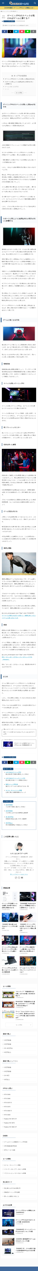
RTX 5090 (7, 1094)
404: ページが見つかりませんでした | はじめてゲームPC (19, 733)
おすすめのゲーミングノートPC (15, 778)
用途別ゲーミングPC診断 (12, 1192)
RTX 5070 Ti (8, 1102)
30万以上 (7, 1079)
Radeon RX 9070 (9, 1123)
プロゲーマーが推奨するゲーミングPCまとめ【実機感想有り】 (24, 744)
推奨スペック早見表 (12, 784)
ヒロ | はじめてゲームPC (19, 853)
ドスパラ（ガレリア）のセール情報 (15, 1169)
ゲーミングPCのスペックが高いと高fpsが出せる (19, 79)
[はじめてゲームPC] (19, 3)
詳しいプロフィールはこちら (19, 874)
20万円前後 (9, 811)
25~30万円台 (10, 817)
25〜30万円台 (8, 1048)
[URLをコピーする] (33, 31)
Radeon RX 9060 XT (10, 1127)
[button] (4, 31)
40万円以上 (9, 823)
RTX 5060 (7, 1115)
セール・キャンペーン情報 (14, 790)
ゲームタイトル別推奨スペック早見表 (15, 1142)
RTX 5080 (7, 1098)
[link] (16, 878)
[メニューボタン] (3, 3)
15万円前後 (9, 804)
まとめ (7, 89)
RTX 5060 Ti (8, 1110)
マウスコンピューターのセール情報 (15, 1173)
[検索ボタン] (35, 3)
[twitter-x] (19, 878)
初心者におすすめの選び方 (12, 1188)
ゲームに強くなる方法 (11, 86)
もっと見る (19, 92)
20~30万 (6, 1075)
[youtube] (22, 878)
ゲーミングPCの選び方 (9, 21)
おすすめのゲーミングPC (13, 772)
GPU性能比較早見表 (10, 1146)
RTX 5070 (7, 1106)
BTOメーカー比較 (9, 1150)
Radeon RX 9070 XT (10, 1119)
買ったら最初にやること (11, 1196)
